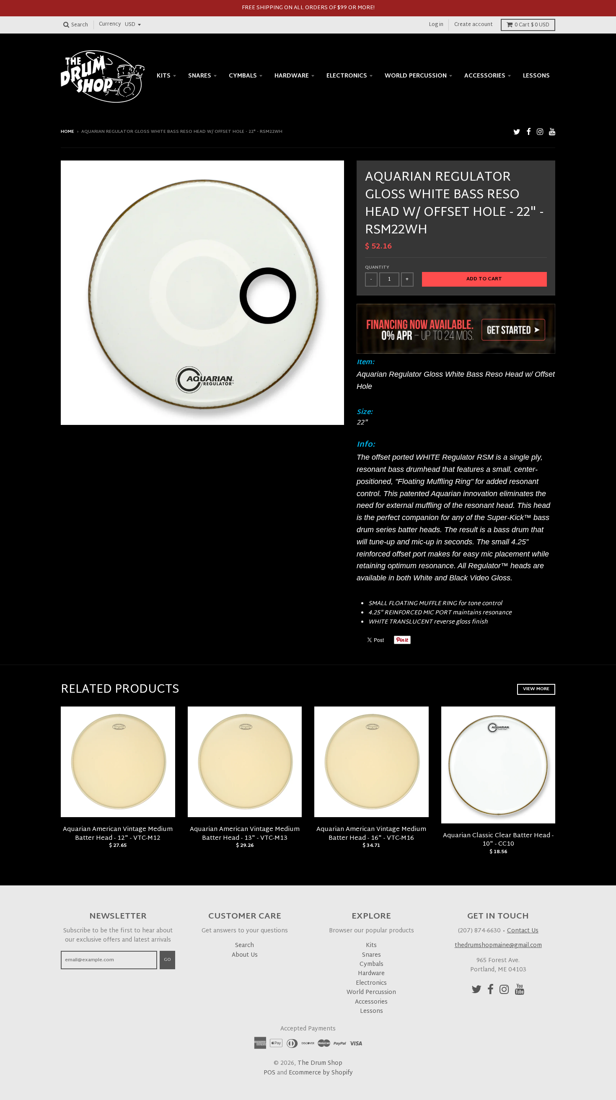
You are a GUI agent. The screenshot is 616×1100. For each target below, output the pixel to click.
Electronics (346, 76)
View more (536, 689)
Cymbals (243, 76)
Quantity (377, 268)
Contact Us (522, 931)
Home (67, 132)
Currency (110, 24)
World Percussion (416, 76)
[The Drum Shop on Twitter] (516, 133)
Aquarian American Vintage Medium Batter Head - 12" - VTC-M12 (118, 834)
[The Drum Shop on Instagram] (540, 133)
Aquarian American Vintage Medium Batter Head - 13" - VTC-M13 (245, 834)
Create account (473, 24)
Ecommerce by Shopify (321, 1073)
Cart (532, 25)
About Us (245, 955)
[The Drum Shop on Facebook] (528, 133)
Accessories (484, 76)
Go (167, 959)
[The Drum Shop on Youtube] (552, 133)
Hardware (291, 76)
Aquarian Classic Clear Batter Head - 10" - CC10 (498, 840)
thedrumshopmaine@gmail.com (498, 945)
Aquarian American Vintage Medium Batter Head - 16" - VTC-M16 (371, 834)
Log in (436, 24)
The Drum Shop (320, 1063)
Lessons (536, 76)
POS (269, 1073)
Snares (199, 76)
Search (244, 945)
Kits (164, 76)
